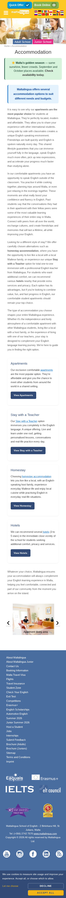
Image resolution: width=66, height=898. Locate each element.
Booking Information (17, 670)
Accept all (45, 892)
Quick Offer (16, 5)
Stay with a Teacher (26, 421)
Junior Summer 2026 (17, 722)
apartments (46, 369)
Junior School (42, 42)
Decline (46, 886)
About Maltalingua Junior (19, 661)
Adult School (22, 42)
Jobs (9, 731)
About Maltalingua (16, 657)
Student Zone (13, 687)
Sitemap (10, 752)
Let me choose (10, 886)
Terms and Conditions (18, 757)
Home (7, 46)
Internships (12, 735)
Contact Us (12, 666)
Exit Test (11, 696)
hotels (46, 531)
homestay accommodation (36, 476)
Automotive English (17, 713)
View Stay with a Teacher (28, 450)
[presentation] (8, 623)
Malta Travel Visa (15, 674)
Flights (10, 679)
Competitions (13, 700)
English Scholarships (17, 709)
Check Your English (17, 692)
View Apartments (23, 395)
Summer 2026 (14, 718)
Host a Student (14, 726)
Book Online (42, 5)
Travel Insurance (15, 683)
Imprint (10, 761)
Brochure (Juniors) (16, 748)
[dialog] (33, 884)
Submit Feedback (16, 739)
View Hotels (20, 553)
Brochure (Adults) (16, 744)
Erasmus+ (12, 705)
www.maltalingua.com (45, 833)
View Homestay (22, 505)
